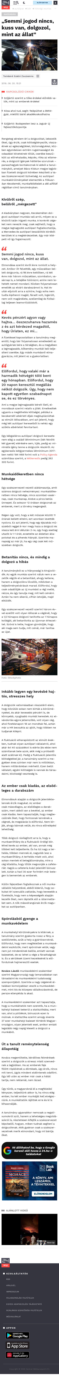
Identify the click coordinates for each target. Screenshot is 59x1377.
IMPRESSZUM (12, 1292)
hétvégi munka (43, 8)
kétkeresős (33, 458)
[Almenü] (16, 2)
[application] (29, 1229)
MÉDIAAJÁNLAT (13, 1317)
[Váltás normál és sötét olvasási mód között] (24, 3)
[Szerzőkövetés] (37, 76)
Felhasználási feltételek (20, 1298)
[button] (55, 8)
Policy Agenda (48, 454)
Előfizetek (42, 2)
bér (29, 8)
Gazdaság (10, 14)
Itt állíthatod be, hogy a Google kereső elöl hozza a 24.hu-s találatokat (33, 1151)
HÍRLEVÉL (11, 1285)
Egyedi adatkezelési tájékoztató (24, 1304)
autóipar (19, 8)
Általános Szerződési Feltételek (24, 1310)
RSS (8, 1279)
